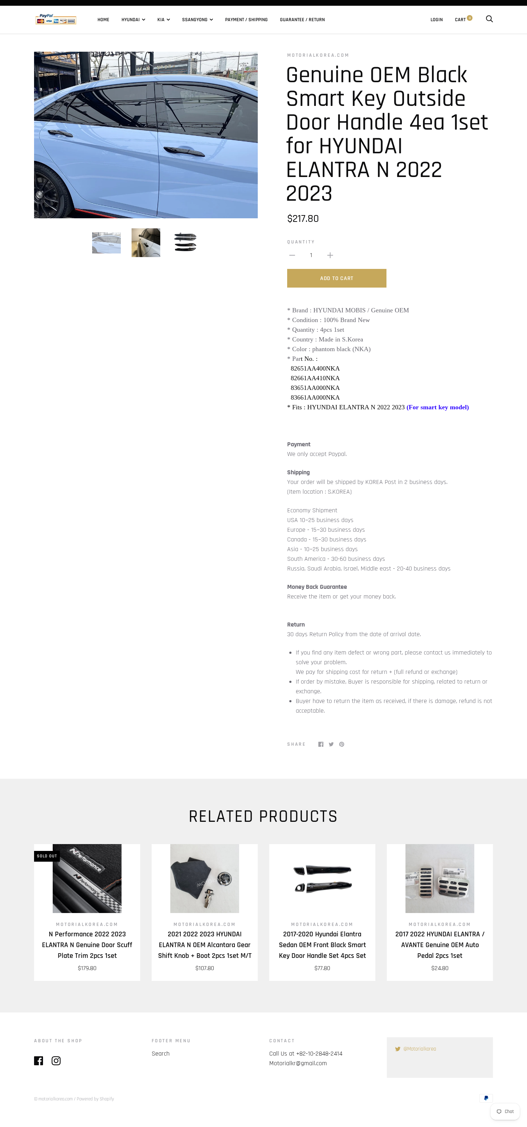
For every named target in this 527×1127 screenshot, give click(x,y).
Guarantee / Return (302, 20)
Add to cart (336, 278)
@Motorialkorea (419, 1048)
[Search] (489, 20)
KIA (161, 20)
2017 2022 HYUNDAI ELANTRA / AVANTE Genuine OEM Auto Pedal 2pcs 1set (440, 945)
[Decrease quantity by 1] (292, 255)
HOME (103, 20)
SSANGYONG (195, 20)
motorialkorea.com (318, 55)
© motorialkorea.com (53, 1099)
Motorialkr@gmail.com (298, 1063)
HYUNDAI (131, 20)
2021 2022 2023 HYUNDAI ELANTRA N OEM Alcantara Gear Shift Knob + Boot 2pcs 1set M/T (205, 945)
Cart (463, 20)
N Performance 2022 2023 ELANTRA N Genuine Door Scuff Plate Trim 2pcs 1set (87, 945)
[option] (146, 135)
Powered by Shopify (95, 1099)
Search (161, 1053)
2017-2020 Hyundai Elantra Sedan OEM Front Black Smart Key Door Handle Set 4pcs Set (322, 945)
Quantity (301, 242)
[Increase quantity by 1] (330, 255)
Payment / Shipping (246, 20)
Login (437, 20)
